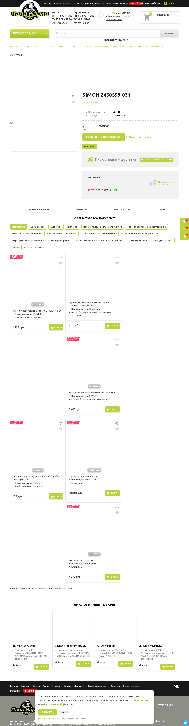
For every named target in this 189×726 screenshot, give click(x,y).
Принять (47, 712)
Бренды (57, 3)
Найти (169, 33)
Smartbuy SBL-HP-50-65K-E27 (70, 645)
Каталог (48, 3)
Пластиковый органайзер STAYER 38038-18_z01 (37, 310)
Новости (56, 686)
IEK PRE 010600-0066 (23, 645)
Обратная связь (114, 19)
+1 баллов (38, 470)
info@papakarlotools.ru (118, 16)
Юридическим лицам (97, 686)
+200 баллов (94, 470)
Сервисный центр (152, 3)
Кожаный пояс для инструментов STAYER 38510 (94, 392)
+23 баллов (37, 304)
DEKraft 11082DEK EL (150, 645)
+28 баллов (94, 386)
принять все (140, 700)
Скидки (36, 686)
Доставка (79, 686)
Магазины (15, 691)
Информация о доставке (166, 183)
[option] (30, 640)
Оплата (67, 686)
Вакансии (115, 686)
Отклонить (64, 712)
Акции (46, 686)
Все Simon (89, 146)
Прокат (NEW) (136, 3)
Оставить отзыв (110, 3)
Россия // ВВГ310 (106, 645)
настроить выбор (54, 704)
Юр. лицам (95, 3)
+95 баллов (94, 554)
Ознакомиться (44, 719)
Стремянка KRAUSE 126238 (83, 476)
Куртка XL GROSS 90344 (81, 560)
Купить (58, 327)
